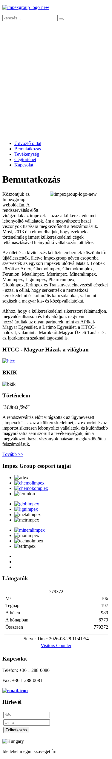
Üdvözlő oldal (27, 143)
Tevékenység (26, 154)
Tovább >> (12, 454)
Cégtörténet (25, 159)
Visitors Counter (56, 645)
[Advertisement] (56, 80)
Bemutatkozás (27, 148)
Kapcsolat (23, 164)
